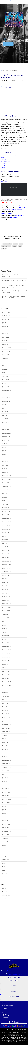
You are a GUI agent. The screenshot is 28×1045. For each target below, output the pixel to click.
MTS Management (6, 161)
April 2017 (5, 632)
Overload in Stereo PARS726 (10, 932)
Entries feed (5, 892)
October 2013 (6, 763)
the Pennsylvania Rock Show (11, 33)
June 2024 (5, 326)
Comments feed (6, 895)
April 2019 (5, 547)
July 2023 (4, 365)
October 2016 (6, 653)
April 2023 (5, 376)
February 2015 (6, 717)
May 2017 (4, 628)
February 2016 (6, 675)
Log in (4, 888)
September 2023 (6, 358)
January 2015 (5, 721)
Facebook (3, 160)
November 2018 (6, 564)
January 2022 (5, 429)
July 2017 (4, 621)
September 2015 (6, 692)
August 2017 (5, 618)
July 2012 (4, 810)
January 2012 (5, 827)
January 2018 (5, 600)
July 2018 (4, 579)
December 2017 (6, 604)
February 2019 (6, 554)
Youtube (3, 167)
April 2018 (5, 589)
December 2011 (6, 831)
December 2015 (6, 682)
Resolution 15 (4, 182)
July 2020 (4, 493)
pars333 (15, 246)
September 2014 (6, 735)
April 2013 (5, 785)
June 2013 (5, 778)
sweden (4, 248)
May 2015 (4, 707)
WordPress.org (6, 899)
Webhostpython (6, 1037)
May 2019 (4, 543)
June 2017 (5, 625)
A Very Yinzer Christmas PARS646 (12, 943)
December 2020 (6, 476)
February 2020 (6, 511)
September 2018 (6, 572)
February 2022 (6, 426)
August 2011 (5, 842)
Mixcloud (9, 200)
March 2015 (5, 714)
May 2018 (4, 586)
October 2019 (6, 525)
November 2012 (6, 799)
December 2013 (6, 760)
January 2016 (5, 678)
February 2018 (6, 596)
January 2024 (5, 344)
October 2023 (6, 355)
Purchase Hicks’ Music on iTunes (9, 156)
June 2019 (5, 540)
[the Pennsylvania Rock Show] (13, 0)
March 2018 (5, 593)
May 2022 (4, 415)
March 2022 (5, 422)
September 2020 (6, 486)
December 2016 (6, 646)
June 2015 (5, 703)
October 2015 (6, 689)
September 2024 (6, 316)
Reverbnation (4, 163)
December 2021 (6, 433)
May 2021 (4, 458)
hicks (21, 243)
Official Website (5, 158)
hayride (15, 243)
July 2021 (4, 451)
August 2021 (5, 447)
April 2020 (5, 504)
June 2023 (5, 369)
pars (2, 82)
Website (8, 44)
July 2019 (4, 536)
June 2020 (5, 497)
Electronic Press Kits (6, 1015)
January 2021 (5, 472)
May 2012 (4, 817)
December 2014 (6, 724)
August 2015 (5, 696)
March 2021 (5, 465)
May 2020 (4, 500)
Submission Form (20, 215)
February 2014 (6, 756)
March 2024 (5, 337)
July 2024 (4, 323)
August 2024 (5, 319)
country (5, 243)
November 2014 (6, 728)
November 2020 (6, 479)
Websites (4, 1012)
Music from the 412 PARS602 (10, 922)
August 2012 (5, 806)
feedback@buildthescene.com (13, 210)
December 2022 (6, 390)
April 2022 (5, 419)
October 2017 (6, 611)
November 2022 (6, 394)
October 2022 (6, 397)
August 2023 (5, 362)
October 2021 (6, 440)
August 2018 (5, 575)
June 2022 (5, 412)
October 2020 (6, 483)
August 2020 (5, 490)
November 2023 (6, 351)
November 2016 (6, 650)
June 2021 (5, 454)
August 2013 (5, 771)
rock (20, 246)
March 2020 (5, 508)
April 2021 (5, 461)
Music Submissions (5, 1017)
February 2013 (6, 792)
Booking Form (14, 217)
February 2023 (6, 383)
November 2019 (6, 522)
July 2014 (4, 739)
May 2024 (4, 330)
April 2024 (5, 333)
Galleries (4, 863)
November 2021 (6, 436)
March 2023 (5, 380)
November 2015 (6, 685)
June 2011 (5, 845)
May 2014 (4, 746)
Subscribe (9, 49)
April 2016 (5, 667)
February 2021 (6, 468)
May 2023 (4, 372)
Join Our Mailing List (7, 213)
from (10, 243)
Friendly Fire (4, 1008)
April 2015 (5, 710)
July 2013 (4, 774)
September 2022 (6, 401)
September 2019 (6, 529)
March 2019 (5, 550)
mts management (6, 246)
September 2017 (6, 614)
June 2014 (5, 742)
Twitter (3, 165)
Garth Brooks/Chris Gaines (8, 178)
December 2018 (6, 561)
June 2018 (5, 582)
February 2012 (6, 824)
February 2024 (6, 340)
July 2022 (4, 408)
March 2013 (5, 788)
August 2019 (5, 532)
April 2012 (5, 820)
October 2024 (6, 312)
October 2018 (6, 568)
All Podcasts (22, 80)
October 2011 (6, 835)
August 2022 (5, 404)
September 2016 (6, 657)
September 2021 (6, 444)
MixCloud (22, 208)
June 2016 (5, 664)
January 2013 (5, 795)
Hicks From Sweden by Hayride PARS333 (9, 199)
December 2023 (6, 348)
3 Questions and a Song (6, 1007)
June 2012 (5, 813)
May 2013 (4, 781)
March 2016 (5, 671)
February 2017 (6, 639)
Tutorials (4, 874)
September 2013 (6, 767)
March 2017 (5, 636)
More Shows (4, 1010)
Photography (4, 1014)
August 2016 (5, 660)
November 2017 (6, 607)
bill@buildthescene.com (14, 1034)
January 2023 (5, 387)
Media (4, 867)
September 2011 (6, 838)
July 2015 (4, 699)
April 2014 (5, 749)
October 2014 (6, 731)
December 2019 (6, 518)
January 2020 (5, 515)
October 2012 (6, 803)
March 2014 (5, 753)
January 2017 (5, 643)
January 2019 (5, 557)
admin (13, 80)
